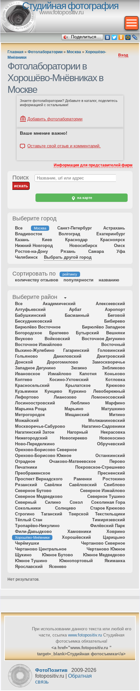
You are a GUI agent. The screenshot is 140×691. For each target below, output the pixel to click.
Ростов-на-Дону (31, 251)
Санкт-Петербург (74, 228)
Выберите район (34, 297)
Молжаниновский (106, 420)
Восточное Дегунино (103, 338)
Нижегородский (31, 438)
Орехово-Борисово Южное (43, 455)
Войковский (57, 338)
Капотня (88, 373)
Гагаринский (76, 350)
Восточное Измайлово (38, 344)
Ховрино (115, 531)
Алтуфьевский (30, 309)
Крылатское (78, 385)
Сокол (76, 502)
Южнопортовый (76, 560)
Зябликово (113, 367)
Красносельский (32, 385)
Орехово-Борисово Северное (46, 449)
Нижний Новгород (34, 245)
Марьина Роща (30, 408)
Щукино (23, 554)
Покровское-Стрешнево (100, 467)
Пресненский (111, 473)
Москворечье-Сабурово (40, 426)
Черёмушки (27, 543)
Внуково (24, 338)
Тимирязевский (108, 519)
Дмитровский (111, 356)
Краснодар (76, 239)
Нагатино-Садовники (103, 426)
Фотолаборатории (45, 52)
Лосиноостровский (35, 403)
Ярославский (29, 566)
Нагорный (77, 432)
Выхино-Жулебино (34, 350)
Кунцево (53, 391)
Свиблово (114, 484)
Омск (119, 245)
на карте (84, 198)
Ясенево (57, 566)
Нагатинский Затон (34, 432)
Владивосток (28, 233)
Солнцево (65, 508)
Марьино (73, 408)
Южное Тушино (31, 560)
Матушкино (113, 408)
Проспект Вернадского (39, 478)
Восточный (113, 344)
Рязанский (26, 484)
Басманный (77, 315)
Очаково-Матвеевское (72, 461)
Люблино (80, 403)
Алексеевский (110, 303)
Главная (15, 52)
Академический (59, 303)
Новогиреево (73, 438)
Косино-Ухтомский (69, 379)
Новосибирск (83, 245)
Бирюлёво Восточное (38, 327)
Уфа (121, 251)
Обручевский (111, 443)
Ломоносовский (108, 397)
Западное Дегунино (35, 367)
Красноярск (112, 239)
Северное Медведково (39, 496)
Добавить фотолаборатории (54, 119)
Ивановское (27, 373)
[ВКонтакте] (107, 37)
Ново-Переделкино (35, 443)
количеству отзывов (36, 280)
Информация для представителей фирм (93, 165)
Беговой (116, 315)
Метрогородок (30, 414)
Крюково (115, 385)
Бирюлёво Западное (103, 327)
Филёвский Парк (107, 525)
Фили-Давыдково (33, 531)
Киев (47, 239)
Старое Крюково (107, 508)
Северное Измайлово (102, 490)
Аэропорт (115, 309)
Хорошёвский (76, 537)
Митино (117, 414)
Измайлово (59, 373)
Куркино (77, 391)
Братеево (59, 332)
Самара (96, 251)
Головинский (111, 350)
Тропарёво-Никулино (37, 525)
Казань (22, 239)
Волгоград (69, 233)
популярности (78, 280)
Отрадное (25, 461)
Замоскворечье (108, 362)
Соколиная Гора (108, 502)
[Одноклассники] (121, 37)
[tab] (34, 297)
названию (109, 280)
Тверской (79, 514)
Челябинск (26, 257)
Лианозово (65, 397)
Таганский (51, 514)
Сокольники (28, 508)
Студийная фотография (70, 5)
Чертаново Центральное (40, 549)
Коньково (115, 373)
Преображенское (32, 473)
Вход (123, 55)
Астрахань (114, 228)
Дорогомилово (62, 362)
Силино (53, 502)
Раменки (83, 478)
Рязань (68, 251)
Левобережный (109, 391)
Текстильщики (110, 514)
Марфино (115, 403)
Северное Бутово (33, 490)
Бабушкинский (30, 315)
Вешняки (115, 332)
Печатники (26, 467)
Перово (117, 461)
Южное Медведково (104, 554)
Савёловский (83, 484)
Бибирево (114, 321)
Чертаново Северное (103, 543)
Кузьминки (26, 391)
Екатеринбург (110, 233)
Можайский (27, 420)
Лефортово (27, 397)
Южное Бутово (57, 554)
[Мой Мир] (128, 37)
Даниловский (67, 356)
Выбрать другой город (67, 257)
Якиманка (115, 560)
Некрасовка (113, 432)
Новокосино (112, 438)
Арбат (75, 309)
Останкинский (110, 455)
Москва (74, 52)
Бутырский (87, 332)
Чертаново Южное (106, 549)
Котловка (115, 379)
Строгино (25, 514)
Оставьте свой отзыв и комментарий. (64, 146)
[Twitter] (114, 37)
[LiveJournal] (135, 37)
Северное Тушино (106, 496)
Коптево (23, 379)
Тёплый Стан (28, 519)
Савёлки (53, 484)
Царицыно (114, 537)
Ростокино (114, 478)
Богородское (28, 332)
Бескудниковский (33, 321)
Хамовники (79, 531)
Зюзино (79, 367)
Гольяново (26, 356)
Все (18, 228)
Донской (24, 362)
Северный (25, 502)
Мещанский (77, 414)
